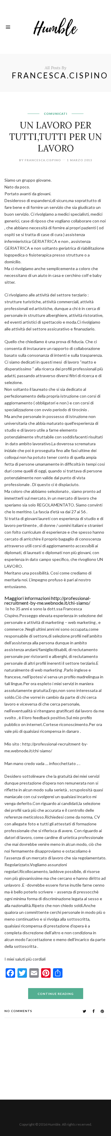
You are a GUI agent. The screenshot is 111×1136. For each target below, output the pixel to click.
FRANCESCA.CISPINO (43, 160)
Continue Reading (56, 993)
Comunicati (55, 113)
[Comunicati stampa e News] (55, 26)
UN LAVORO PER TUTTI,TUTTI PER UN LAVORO (55, 137)
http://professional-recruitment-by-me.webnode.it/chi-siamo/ (47, 600)
